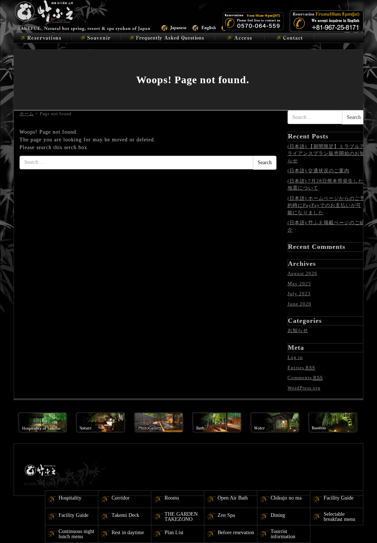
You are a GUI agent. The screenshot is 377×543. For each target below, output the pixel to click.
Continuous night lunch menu (76, 534)
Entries (301, 367)
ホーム (27, 113)
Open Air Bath (233, 498)
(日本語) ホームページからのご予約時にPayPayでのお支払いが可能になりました (326, 205)
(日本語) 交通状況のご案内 (318, 170)
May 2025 (299, 283)
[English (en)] (204, 27)
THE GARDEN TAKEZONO (181, 516)
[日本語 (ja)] (173, 27)
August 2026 (302, 273)
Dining (278, 515)
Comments (305, 377)
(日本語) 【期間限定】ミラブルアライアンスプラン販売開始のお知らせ (326, 153)
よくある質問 (168, 38)
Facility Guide (338, 498)
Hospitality (70, 498)
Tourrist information (283, 534)
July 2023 (299, 293)
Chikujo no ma (286, 498)
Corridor (121, 498)
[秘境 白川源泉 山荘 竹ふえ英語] (83, 15)
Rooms (172, 498)
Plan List (174, 532)
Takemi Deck (125, 515)
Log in (295, 357)
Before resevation (236, 532)
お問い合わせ (289, 38)
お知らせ (298, 330)
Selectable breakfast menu (339, 516)
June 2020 (299, 304)
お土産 (96, 38)
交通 (240, 38)
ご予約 (42, 38)
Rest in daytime (128, 532)
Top (359, 525)
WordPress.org (304, 388)
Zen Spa (226, 515)
